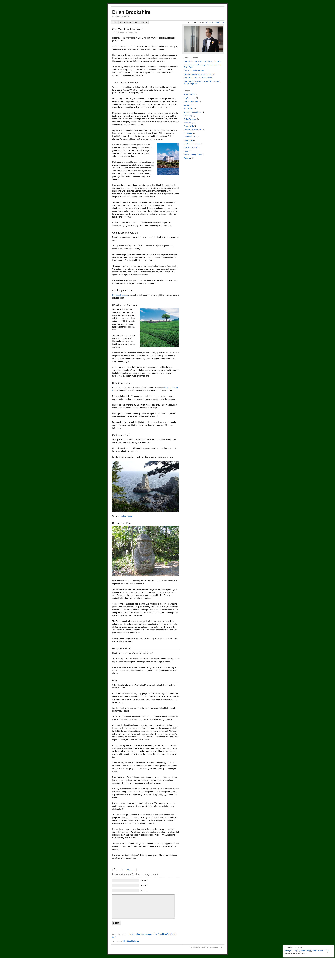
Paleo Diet (188, 123)
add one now (130, 870)
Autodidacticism (190, 94)
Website (144, 891)
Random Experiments (192, 144)
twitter (220, 22)
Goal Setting (188, 108)
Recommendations (129, 22)
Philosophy (188, 133)
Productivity (188, 140)
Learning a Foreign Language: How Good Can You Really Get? (307, 950)
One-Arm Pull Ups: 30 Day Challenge (198, 78)
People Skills (189, 126)
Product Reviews (190, 137)
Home (114, 22)
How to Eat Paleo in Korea (194, 71)
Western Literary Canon (193, 154)
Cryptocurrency (189, 98)
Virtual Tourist (126, 516)
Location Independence (192, 112)
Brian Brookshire (131, 12)
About (144, 22)
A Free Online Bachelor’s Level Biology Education (202, 61)
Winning (187, 158)
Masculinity (188, 116)
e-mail (208, 22)
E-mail (144, 885)
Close (333, 947)
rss (214, 22)
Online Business (190, 119)
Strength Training (190, 147)
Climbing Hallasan (120, 295)
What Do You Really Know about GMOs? (199, 74)
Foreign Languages (191, 101)
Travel (137, 32)
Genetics (187, 105)
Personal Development (192, 130)
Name (144, 880)
